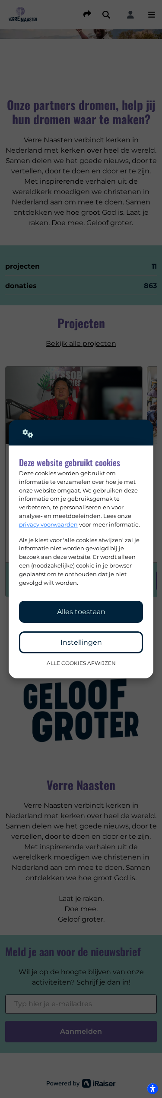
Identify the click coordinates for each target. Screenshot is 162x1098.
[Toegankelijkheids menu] (152, 1088)
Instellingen (81, 642)
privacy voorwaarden (48, 524)
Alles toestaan (81, 612)
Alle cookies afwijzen (81, 663)
